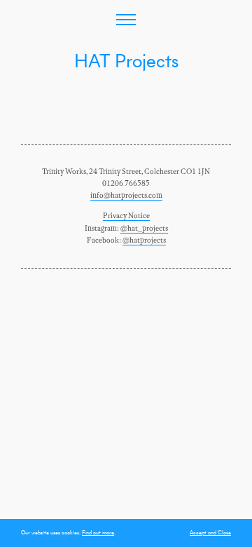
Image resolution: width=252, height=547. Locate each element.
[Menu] (126, 19)
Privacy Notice (126, 216)
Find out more (98, 532)
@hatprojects (144, 240)
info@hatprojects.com (126, 195)
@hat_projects (144, 228)
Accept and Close (210, 532)
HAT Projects (126, 60)
